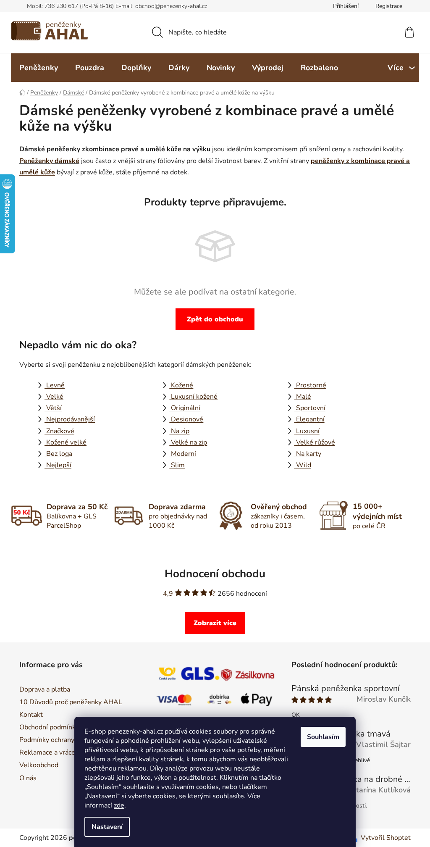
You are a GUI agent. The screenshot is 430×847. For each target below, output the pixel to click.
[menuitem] (38, 67)
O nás (28, 778)
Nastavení (107, 826)
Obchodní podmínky (49, 727)
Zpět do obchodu (215, 319)
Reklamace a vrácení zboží (58, 752)
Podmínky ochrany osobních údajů (70, 739)
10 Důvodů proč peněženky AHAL (70, 702)
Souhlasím (323, 737)
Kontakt (31, 714)
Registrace (388, 6)
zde (119, 805)
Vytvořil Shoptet (386, 837)
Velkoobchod (38, 765)
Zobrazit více (215, 623)
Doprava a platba (44, 689)
